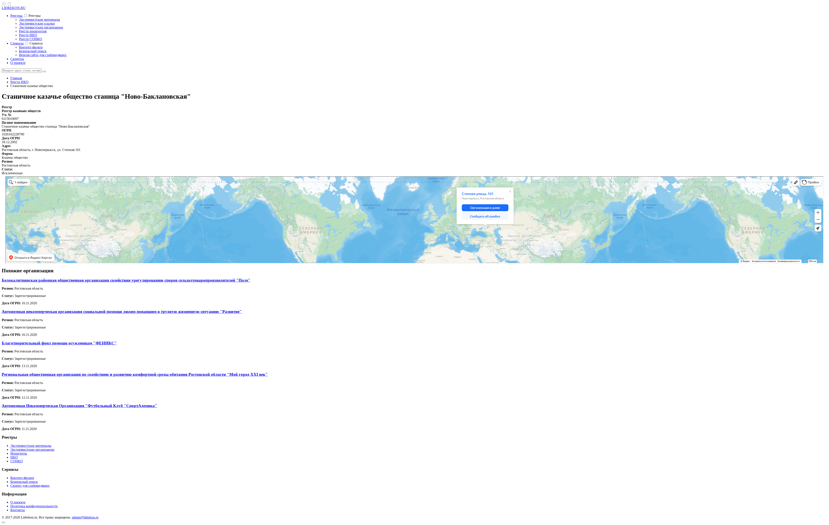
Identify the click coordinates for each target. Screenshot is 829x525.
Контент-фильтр (31, 47)
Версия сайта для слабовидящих (42, 55)
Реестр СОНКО (30, 39)
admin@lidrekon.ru (85, 517)
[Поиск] (44, 71)
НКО (14, 457)
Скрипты (17, 59)
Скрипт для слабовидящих (30, 485)
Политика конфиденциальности (34, 506)
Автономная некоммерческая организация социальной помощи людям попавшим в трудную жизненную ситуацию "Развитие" (122, 311)
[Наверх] (3, 522)
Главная (16, 78)
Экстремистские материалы (39, 19)
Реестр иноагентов (33, 31)
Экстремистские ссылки (37, 23)
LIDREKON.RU (14, 8)
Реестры (16, 15)
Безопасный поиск (32, 51)
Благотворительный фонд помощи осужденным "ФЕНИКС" (59, 343)
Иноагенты (18, 453)
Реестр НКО (28, 35)
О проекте (17, 63)
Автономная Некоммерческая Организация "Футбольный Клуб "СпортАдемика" (79, 405)
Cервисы (17, 43)
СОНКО (16, 461)
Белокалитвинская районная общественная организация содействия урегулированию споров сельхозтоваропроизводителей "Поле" (126, 280)
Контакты (17, 510)
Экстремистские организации (41, 27)
